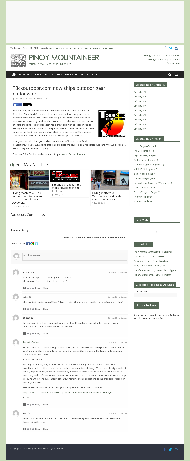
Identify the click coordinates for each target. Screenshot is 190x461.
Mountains (25, 74)
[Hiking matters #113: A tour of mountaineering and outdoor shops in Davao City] (29, 171)
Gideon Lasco (42, 98)
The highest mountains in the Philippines (153, 251)
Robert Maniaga (31, 342)
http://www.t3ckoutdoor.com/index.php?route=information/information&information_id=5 (68, 392)
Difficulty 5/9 (140, 110)
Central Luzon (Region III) (146, 160)
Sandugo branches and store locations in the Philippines (66, 188)
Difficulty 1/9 (140, 92)
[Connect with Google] (32, 243)
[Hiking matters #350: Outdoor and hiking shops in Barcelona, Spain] (110, 171)
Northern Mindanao (143, 196)
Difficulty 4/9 (140, 105)
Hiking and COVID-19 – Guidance (161, 55)
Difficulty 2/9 (140, 96)
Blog (94, 74)
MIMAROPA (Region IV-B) (146, 169)
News (38, 74)
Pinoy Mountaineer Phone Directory (151, 261)
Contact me (173, 63)
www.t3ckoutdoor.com (74, 154)
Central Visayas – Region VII (147, 187)
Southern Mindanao (143, 201)
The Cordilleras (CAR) (144, 150)
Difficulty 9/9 (140, 128)
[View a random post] (176, 74)
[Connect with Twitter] (36, 243)
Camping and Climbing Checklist (149, 256)
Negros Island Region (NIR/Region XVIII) (153, 182)
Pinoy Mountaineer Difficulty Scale (150, 265)
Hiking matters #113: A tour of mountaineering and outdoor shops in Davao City (27, 197)
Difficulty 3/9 (140, 101)
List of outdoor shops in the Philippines (152, 274)
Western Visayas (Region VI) (147, 178)
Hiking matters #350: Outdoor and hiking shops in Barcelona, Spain (109, 196)
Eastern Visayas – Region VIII (147, 192)
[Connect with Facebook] (28, 243)
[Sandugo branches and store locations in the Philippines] (65, 171)
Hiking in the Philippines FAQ (163, 59)
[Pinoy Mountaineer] (54, 55)
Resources (71, 74)
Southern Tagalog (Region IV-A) (149, 164)
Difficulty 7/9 (140, 119)
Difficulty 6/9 (140, 115)
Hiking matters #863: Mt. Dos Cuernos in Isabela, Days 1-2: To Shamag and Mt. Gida (89, 48)
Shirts (84, 74)
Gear (59, 74)
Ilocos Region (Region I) (145, 146)
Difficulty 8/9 (140, 124)
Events (49, 74)
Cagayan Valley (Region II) (146, 155)
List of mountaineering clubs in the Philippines (156, 270)
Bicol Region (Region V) (145, 173)
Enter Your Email (141, 291)
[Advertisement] (95, 22)
